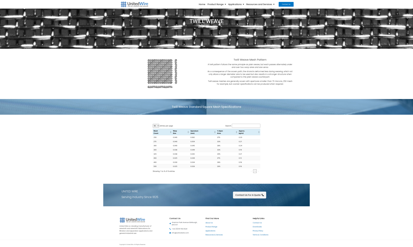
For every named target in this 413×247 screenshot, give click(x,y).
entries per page (166, 126)
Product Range (215, 4)
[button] (170, 132)
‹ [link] (251, 171)
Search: (228, 126)
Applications (235, 4)
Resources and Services (259, 4)
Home (202, 4)
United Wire (130, 244)
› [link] (258, 171)
